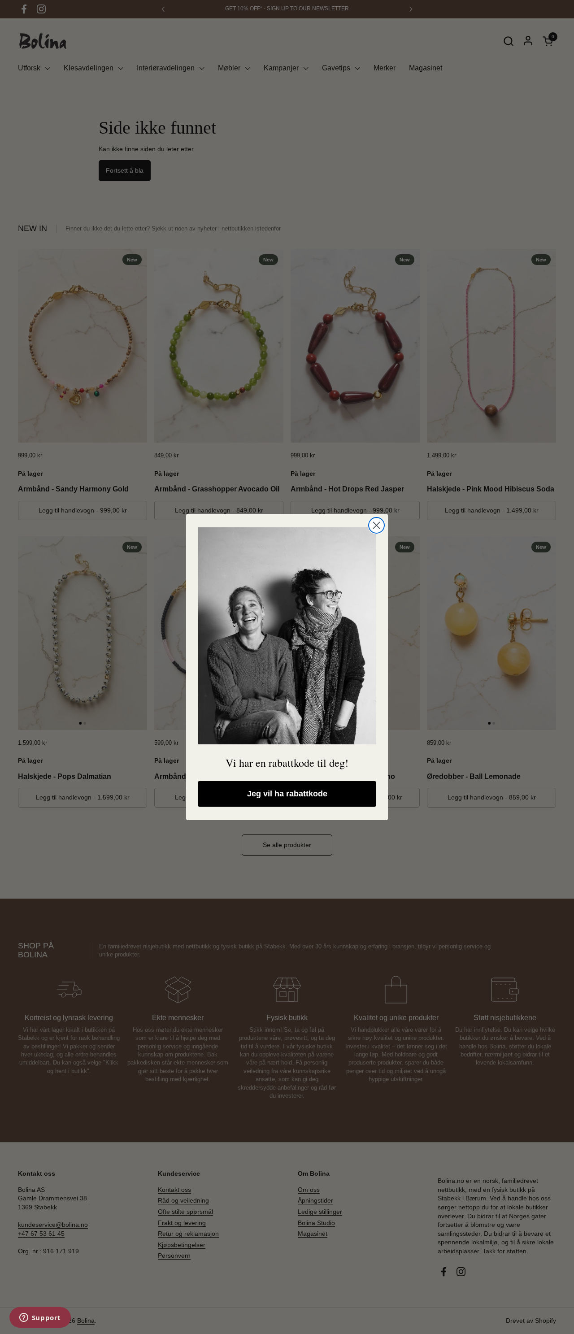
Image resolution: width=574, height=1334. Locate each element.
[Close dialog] (376, 525)
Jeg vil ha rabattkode (287, 793)
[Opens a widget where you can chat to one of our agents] (40, 1318)
